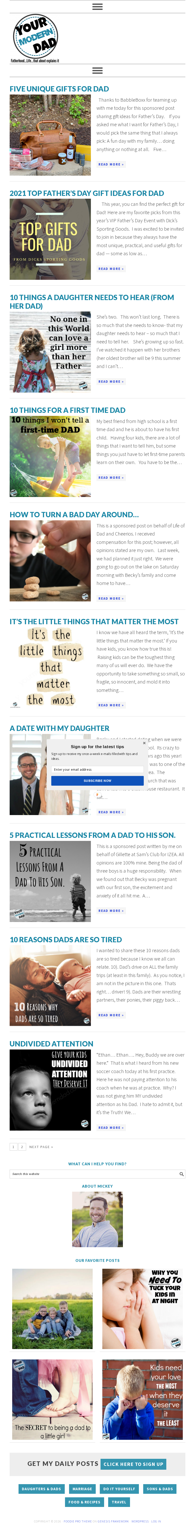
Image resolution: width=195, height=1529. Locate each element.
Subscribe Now (97, 780)
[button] (97, 747)
